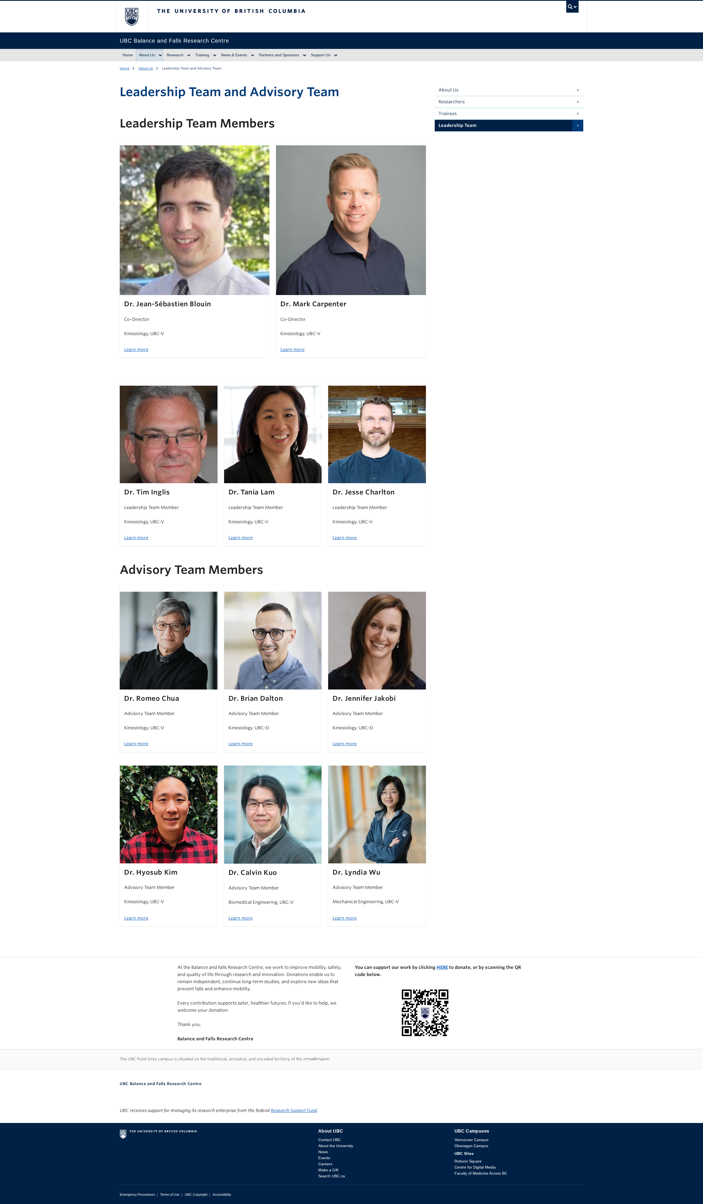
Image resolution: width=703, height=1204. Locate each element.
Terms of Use (170, 1195)
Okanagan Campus (471, 1146)
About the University (335, 1146)
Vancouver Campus (471, 1140)
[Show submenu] (160, 55)
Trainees (448, 113)
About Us (147, 55)
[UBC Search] (572, 8)
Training (202, 55)
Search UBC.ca (331, 1176)
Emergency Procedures (137, 1195)
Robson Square (468, 1161)
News (323, 1152)
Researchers (452, 101)
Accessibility (222, 1195)
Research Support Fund (294, 1110)
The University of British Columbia (131, 16)
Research (175, 55)
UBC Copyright (196, 1195)
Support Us (320, 55)
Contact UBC (329, 1140)
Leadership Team (457, 125)
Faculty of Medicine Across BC (480, 1173)
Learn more (136, 349)
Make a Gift (328, 1170)
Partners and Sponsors (279, 55)
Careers (325, 1164)
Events (324, 1158)
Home (127, 55)
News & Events (234, 55)
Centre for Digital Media (475, 1167)
